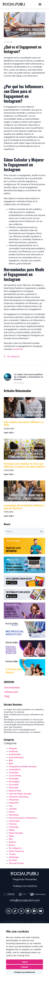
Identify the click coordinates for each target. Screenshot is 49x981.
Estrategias (14, 781)
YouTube (13, 860)
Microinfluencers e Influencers (23, 818)
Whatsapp (14, 857)
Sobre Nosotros (16, 851)
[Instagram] (8, 911)
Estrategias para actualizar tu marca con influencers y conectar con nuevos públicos (24, 465)
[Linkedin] (28, 911)
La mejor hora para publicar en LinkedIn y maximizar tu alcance (28, 376)
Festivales (13, 787)
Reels (11, 836)
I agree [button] (25, 962)
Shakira (12, 842)
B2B (10, 760)
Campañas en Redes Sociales (23, 766)
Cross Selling (15, 775)
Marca (12, 812)
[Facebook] (34, 911)
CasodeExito (15, 769)
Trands (12, 854)
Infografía (13, 802)
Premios (13, 824)
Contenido (13, 772)
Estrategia (14, 778)
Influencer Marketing (18, 796)
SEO (11, 839)
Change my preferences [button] (24, 972)
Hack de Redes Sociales (20, 793)
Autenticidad (15, 754)
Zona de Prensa (16, 863)
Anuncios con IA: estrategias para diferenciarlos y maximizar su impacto (22, 730)
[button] (40, 4)
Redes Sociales (16, 833)
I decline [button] (24, 967)
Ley (10, 805)
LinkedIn (13, 808)
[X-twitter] (21, 911)
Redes (12, 830)
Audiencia (13, 751)
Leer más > (9, 432)
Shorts (12, 845)
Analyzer (13, 748)
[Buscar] (41, 531)
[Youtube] (40, 911)
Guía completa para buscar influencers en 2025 (24, 423)
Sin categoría (13, 356)
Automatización (16, 757)
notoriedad (14, 821)
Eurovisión (14, 784)
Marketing (13, 815)
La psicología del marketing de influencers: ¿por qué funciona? (24, 506)
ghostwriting (15, 790)
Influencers (14, 799)
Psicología (14, 827)
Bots (11, 763)
